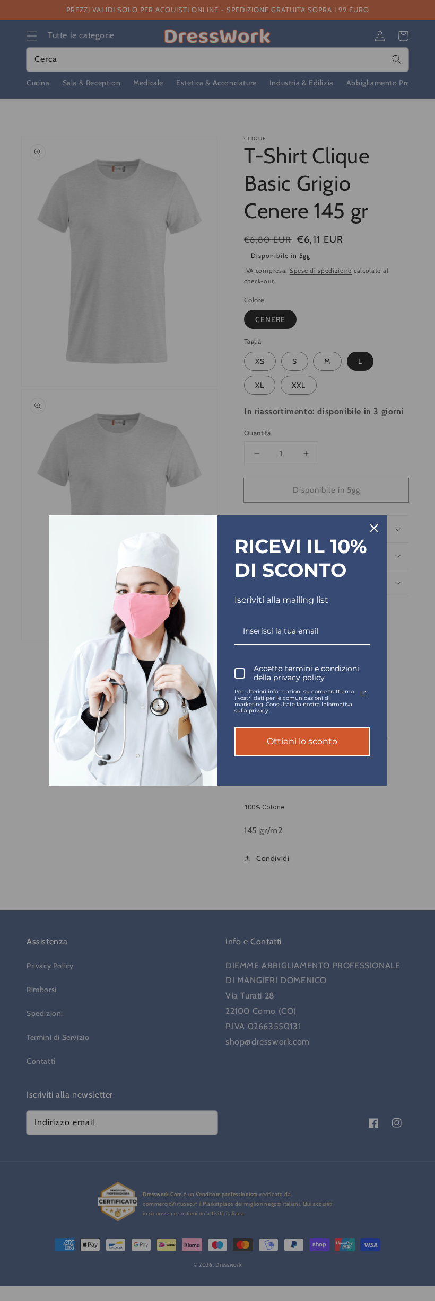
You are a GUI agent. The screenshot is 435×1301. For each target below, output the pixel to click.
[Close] (374, 528)
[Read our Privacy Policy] (363, 693)
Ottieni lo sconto (302, 741)
